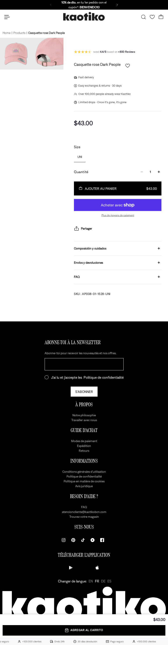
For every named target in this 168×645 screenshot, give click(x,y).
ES (109, 581)
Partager (86, 228)
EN (91, 581)
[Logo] (84, 17)
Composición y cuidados (90, 248)
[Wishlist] (152, 17)
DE (103, 581)
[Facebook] (102, 540)
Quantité (81, 172)
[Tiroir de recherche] (143, 17)
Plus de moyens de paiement (118, 215)
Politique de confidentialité (104, 377)
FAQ (77, 277)
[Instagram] (63, 540)
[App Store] (97, 567)
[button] (127, 65)
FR (97, 581)
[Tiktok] (83, 540)
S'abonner (84, 392)
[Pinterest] (73, 540)
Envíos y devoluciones (88, 262)
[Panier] (161, 17)
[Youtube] (92, 540)
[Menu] (7, 17)
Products (19, 33)
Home (6, 33)
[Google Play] (70, 567)
